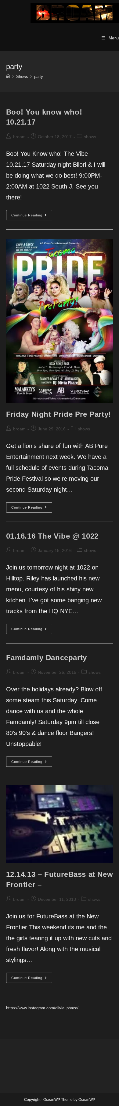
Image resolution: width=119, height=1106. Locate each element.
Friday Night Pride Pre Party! (58, 414)
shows (90, 136)
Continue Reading (31, 216)
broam (19, 136)
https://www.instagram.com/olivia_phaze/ (42, 1008)
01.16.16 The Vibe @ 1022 (52, 536)
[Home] (8, 76)
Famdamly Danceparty (46, 657)
